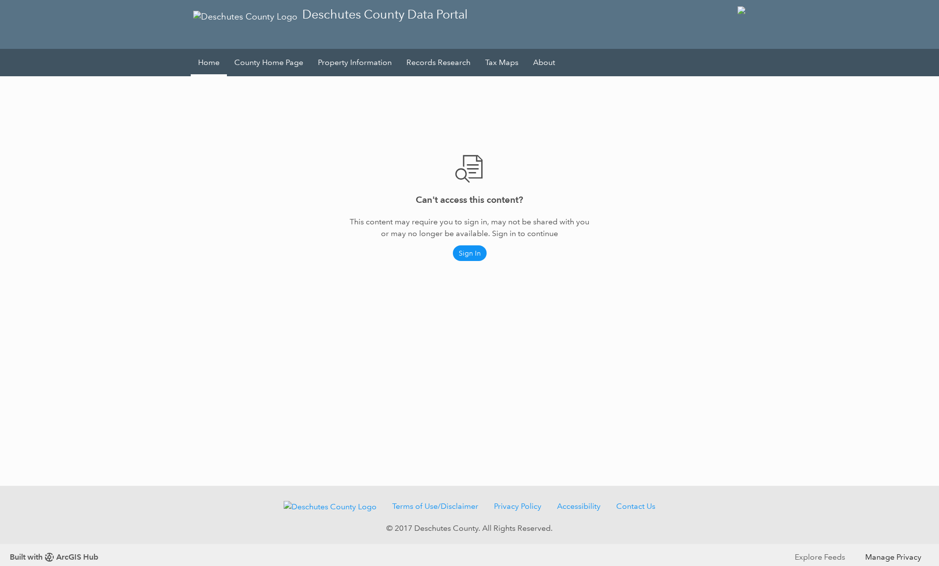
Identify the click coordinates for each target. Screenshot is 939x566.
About (544, 62)
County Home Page (268, 62)
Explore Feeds (820, 557)
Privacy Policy (517, 506)
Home (209, 62)
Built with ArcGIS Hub (54, 557)
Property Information (355, 62)
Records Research (438, 62)
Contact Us (635, 506)
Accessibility (579, 506)
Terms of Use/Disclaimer (435, 506)
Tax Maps (501, 62)
